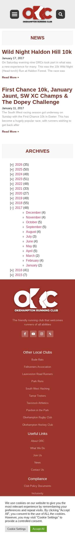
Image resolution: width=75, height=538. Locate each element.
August (31, 231)
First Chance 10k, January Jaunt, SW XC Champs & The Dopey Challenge (37, 96)
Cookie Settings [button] (16, 528)
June (29, 241)
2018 (18, 203)
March (30, 255)
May (29, 246)
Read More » (10, 77)
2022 (18, 183)
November (33, 217)
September (34, 227)
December (33, 212)
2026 (18, 164)
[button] (14, 14)
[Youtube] (33, 334)
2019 (18, 198)
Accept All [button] (38, 528)
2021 (18, 188)
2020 (18, 193)
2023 (18, 179)
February (32, 260)
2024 (18, 174)
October (31, 222)
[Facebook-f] (25, 334)
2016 (18, 270)
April (29, 251)
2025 (18, 169)
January (31, 265)
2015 (18, 275)
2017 (18, 207)
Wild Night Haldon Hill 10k (37, 52)
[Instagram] (41, 334)
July (29, 236)
